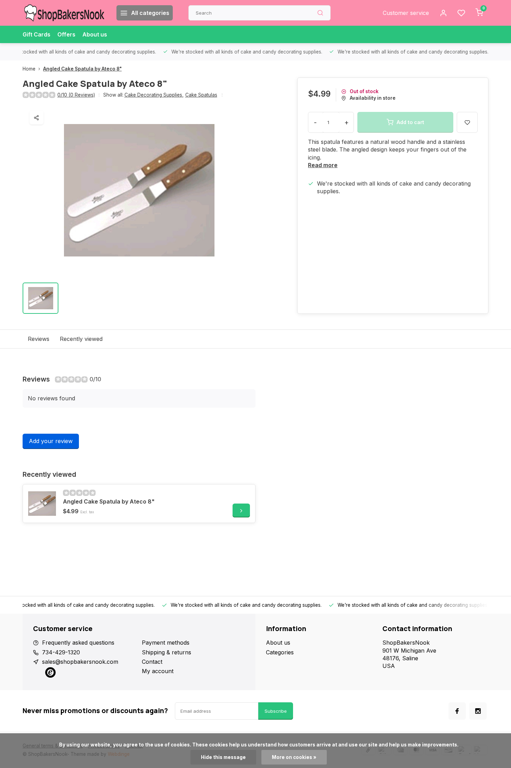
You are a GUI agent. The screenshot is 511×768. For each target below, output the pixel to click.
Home (29, 69)
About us (94, 34)
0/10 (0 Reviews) (76, 95)
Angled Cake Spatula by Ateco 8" (82, 69)
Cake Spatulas (201, 95)
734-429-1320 (61, 652)
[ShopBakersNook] (64, 12)
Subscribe (276, 711)
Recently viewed (81, 338)
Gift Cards (36, 34)
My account (157, 671)
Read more (323, 165)
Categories (280, 652)
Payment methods (165, 642)
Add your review (51, 441)
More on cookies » (294, 757)
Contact (152, 661)
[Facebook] (457, 711)
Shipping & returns (166, 652)
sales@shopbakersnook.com (80, 661)
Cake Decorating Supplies (154, 95)
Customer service (406, 12)
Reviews (38, 338)
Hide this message (223, 757)
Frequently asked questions (78, 642)
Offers (66, 34)
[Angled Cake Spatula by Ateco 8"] (42, 503)
